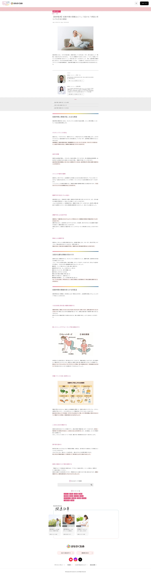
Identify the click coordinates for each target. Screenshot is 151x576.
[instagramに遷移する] (75, 558)
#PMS (81, 495)
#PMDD (84, 498)
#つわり (76, 495)
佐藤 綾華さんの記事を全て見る (75, 94)
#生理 (72, 500)
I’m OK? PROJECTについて (80, 564)
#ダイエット (67, 498)
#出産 (57, 13)
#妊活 (71, 495)
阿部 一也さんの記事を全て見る (75, 80)
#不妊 (71, 493)
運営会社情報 (92, 564)
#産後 (80, 493)
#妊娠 (53, 13)
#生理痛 (74, 498)
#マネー (66, 493)
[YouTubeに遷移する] (71, 558)
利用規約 (69, 564)
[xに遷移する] (80, 558)
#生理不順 (66, 500)
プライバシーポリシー (58, 564)
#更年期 (66, 495)
